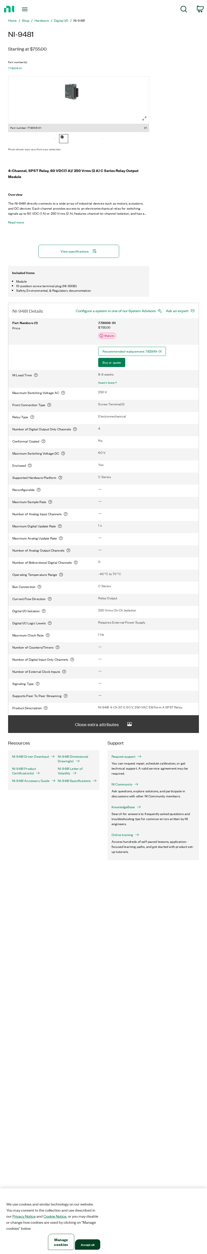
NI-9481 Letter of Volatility (70, 770)
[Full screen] (144, 118)
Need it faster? (107, 383)
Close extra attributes (97, 724)
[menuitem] (184, 10)
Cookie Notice (54, 1216)
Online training (122, 834)
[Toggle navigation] (31, 9)
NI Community (122, 784)
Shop (26, 20)
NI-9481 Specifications (74, 780)
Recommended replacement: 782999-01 (131, 351)
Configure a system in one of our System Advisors (116, 310)
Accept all (87, 1244)
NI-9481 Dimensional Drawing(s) (73, 758)
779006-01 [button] (15, 68)
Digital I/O (61, 20)
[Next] (102, 139)
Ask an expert (177, 310)
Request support (123, 756)
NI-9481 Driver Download (30, 756)
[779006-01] (63, 139)
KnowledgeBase (123, 807)
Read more (16, 222)
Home (12, 20)
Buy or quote (111, 362)
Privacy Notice (24, 1216)
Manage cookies (61, 1242)
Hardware (42, 20)
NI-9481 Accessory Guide (30, 780)
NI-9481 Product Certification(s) (24, 770)
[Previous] (55, 139)
